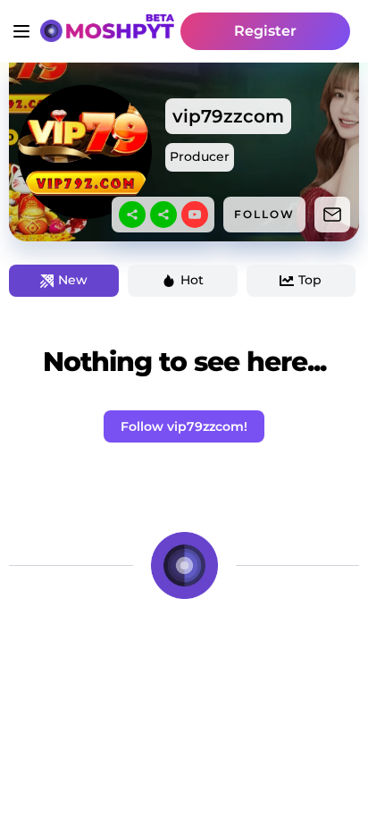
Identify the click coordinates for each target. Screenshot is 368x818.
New (73, 280)
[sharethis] (132, 214)
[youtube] (194, 214)
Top (310, 280)
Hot (192, 280)
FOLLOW (264, 214)
